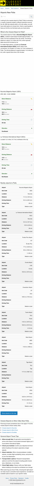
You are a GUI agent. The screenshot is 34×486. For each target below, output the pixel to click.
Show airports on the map (9, 413)
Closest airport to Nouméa (9, 428)
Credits (27, 478)
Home (1, 8)
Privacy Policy (13, 478)
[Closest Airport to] (17, 3)
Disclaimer (21, 478)
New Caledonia (15, 8)
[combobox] (14, 17)
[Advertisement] (17, 72)
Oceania (7, 8)
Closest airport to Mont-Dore (10, 430)
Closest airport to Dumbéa (9, 432)
